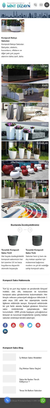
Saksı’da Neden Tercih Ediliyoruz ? (29, 380)
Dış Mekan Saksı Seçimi (30, 368)
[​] (5, 327)
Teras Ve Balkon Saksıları (30, 390)
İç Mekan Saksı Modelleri (30, 358)
